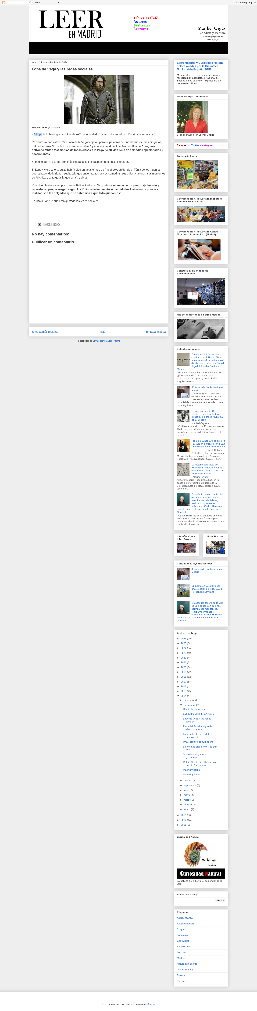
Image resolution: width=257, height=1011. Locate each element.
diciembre (189, 700)
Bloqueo (181, 929)
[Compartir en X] (52, 224)
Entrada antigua (156, 331)
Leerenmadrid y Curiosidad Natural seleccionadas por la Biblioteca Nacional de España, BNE (200, 66)
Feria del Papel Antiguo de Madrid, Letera (197, 728)
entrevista (182, 935)
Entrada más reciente (45, 331)
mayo (187, 794)
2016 (184, 686)
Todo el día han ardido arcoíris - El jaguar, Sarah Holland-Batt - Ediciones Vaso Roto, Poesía (208, 443)
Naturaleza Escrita (187, 963)
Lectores (182, 952)
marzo (187, 799)
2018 (184, 676)
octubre (188, 780)
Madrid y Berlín (191, 769)
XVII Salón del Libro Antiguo (198, 713)
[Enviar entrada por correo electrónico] (38, 224)
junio (187, 790)
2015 (184, 691)
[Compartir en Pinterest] (58, 224)
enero (187, 809)
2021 (184, 662)
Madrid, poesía (191, 774)
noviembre (190, 705)
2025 (184, 643)
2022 (184, 657)
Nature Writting (185, 969)
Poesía (181, 981)
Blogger (151, 1004)
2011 (184, 824)
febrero (188, 804)
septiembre (190, 785)
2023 (184, 653)
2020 (184, 667)
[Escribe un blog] (48, 224)
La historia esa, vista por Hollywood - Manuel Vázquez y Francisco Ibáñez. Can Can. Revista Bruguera (207, 469)
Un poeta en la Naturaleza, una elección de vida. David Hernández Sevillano (206, 588)
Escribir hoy (183, 946)
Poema (181, 975)
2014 (184, 695)
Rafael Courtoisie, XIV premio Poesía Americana (199, 763)
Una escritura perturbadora (198, 741)
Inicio (102, 331)
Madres (181, 958)
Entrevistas (183, 940)
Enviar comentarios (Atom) (106, 341)
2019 (184, 672)
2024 (184, 648)
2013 (184, 815)
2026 (184, 638)
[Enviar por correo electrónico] (45, 224)
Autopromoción (185, 923)
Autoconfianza (185, 917)
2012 (184, 820)
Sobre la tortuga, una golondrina (194, 756)
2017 (184, 681)
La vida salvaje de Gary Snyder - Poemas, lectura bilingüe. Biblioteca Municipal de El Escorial (207, 415)
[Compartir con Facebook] (55, 224)
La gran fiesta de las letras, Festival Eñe (198, 735)
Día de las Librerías (194, 709)
